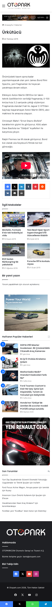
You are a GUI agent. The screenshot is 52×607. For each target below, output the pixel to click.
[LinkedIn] (21, 187)
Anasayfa (8, 25)
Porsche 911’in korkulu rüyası (38, 262)
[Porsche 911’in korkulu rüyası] (38, 250)
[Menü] (3, 7)
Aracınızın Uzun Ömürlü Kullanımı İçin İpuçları (22, 495)
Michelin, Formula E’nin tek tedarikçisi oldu (12, 232)
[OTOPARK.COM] (18, 6)
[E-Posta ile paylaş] (14, 193)
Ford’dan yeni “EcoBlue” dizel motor (18, 511)
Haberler (18, 25)
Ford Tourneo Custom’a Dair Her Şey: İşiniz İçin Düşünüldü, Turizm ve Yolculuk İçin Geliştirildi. (32, 390)
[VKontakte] (8, 193)
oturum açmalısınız (31, 284)
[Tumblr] (28, 187)
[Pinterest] (35, 187)
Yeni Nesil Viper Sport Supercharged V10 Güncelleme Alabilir (38, 232)
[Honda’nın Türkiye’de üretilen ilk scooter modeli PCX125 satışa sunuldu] (10, 406)
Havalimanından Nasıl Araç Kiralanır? (18, 503)
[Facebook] (8, 187)
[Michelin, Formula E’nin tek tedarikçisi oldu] (13, 219)
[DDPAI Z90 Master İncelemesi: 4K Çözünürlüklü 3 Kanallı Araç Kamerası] (10, 349)
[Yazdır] (21, 193)
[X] (14, 187)
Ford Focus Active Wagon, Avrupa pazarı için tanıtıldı (25, 487)
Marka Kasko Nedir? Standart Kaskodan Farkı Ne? (33, 374)
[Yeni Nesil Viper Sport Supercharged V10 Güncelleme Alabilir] (38, 219)
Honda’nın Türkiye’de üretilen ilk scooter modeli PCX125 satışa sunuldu (34, 405)
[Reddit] (42, 187)
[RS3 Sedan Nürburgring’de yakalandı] (13, 249)
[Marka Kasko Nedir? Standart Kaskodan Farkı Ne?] (10, 375)
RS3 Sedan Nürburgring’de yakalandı (10, 262)
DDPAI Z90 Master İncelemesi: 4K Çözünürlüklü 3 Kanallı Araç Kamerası (35, 348)
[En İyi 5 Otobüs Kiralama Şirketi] (10, 363)
